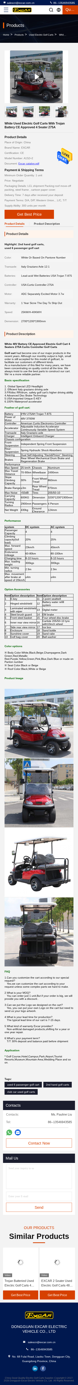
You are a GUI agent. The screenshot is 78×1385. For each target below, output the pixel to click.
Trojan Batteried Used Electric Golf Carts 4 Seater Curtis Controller (20, 1283)
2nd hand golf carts (57, 1084)
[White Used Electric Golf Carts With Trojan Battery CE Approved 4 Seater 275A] (36, 76)
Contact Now (39, 1143)
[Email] (17, 1132)
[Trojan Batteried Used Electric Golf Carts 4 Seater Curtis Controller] (20, 1262)
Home (6, 35)
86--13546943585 (64, 2)
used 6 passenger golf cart (23, 1084)
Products (19, 35)
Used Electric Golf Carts (41, 35)
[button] (66, 112)
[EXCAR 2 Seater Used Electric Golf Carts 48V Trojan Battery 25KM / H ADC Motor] (57, 1262)
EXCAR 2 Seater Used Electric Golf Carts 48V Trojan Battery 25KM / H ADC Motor (57, 1283)
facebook (43, 1368)
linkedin (35, 1368)
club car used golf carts (21, 1091)
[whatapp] (9, 1132)
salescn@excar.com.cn (20, 2)
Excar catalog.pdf (28, 163)
